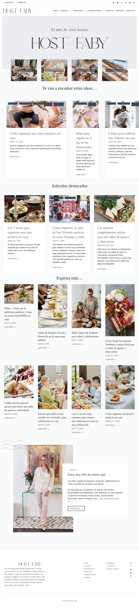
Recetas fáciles (113, 198)
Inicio (55, 10)
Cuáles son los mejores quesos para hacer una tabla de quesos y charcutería (18, 406)
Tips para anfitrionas (58, 104)
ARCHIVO (87, 577)
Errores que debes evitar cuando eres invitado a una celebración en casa (52, 417)
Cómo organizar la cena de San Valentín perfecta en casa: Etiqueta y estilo (68, 232)
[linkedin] (113, 2)
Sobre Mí (21, 2)
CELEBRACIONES (90, 574)
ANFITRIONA (88, 571)
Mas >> (29, 585)
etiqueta (87, 566)
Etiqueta (64, 10)
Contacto (8, 2)
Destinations (89, 569)
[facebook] (117, 2)
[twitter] (121, 2)
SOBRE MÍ (111, 563)
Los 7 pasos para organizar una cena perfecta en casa (20, 232)
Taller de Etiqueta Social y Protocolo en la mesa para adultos (52, 336)
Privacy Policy (113, 569)
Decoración (38, 103)
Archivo (110, 10)
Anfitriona (78, 10)
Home (86, 563)
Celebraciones (94, 10)
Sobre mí (120, 10)
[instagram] (126, 2)
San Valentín (48, 104)
